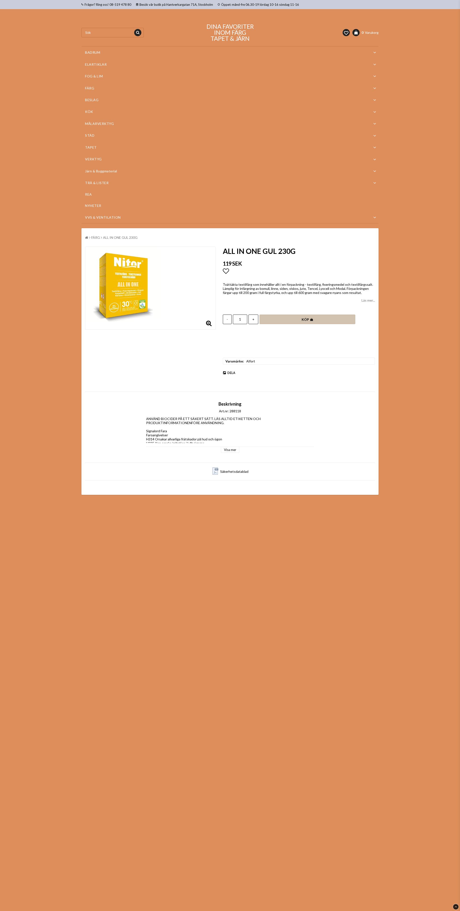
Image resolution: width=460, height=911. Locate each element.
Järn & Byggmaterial (101, 171)
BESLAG (91, 100)
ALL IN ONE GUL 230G (120, 237)
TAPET (91, 147)
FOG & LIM (94, 76)
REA (88, 194)
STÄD (89, 135)
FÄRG (89, 88)
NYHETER (93, 206)
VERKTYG (93, 159)
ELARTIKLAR (96, 64)
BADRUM (92, 52)
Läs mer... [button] (368, 300)
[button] (346, 32)
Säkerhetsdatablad (234, 471)
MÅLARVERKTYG (99, 124)
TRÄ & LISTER (97, 183)
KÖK (89, 112)
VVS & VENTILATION (103, 217)
